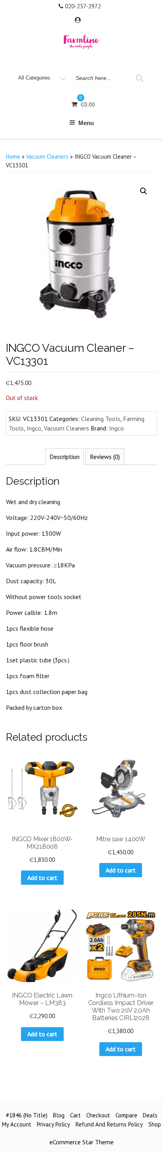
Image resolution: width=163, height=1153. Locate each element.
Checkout (98, 1115)
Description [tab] (64, 457)
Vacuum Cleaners (47, 156)
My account (16, 1124)
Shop (154, 1124)
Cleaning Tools (100, 419)
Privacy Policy (53, 1124)
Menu (86, 122)
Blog (58, 1115)
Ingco (34, 428)
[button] (143, 191)
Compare (126, 1115)
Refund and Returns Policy (109, 1124)
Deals (150, 1115)
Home (13, 156)
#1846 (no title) (26, 1115)
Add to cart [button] (42, 878)
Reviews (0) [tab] (105, 457)
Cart (75, 1115)
